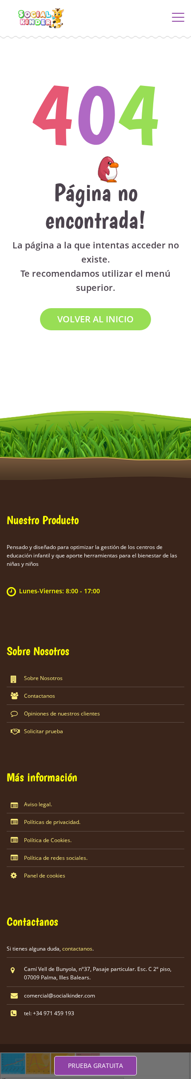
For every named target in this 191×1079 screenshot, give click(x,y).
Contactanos (39, 696)
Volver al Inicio (95, 319)
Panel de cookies (44, 875)
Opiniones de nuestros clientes (62, 713)
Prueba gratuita (95, 1065)
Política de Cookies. (48, 840)
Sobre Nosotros (43, 678)
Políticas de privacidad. (52, 822)
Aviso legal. (38, 804)
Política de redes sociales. (56, 858)
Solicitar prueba (43, 731)
